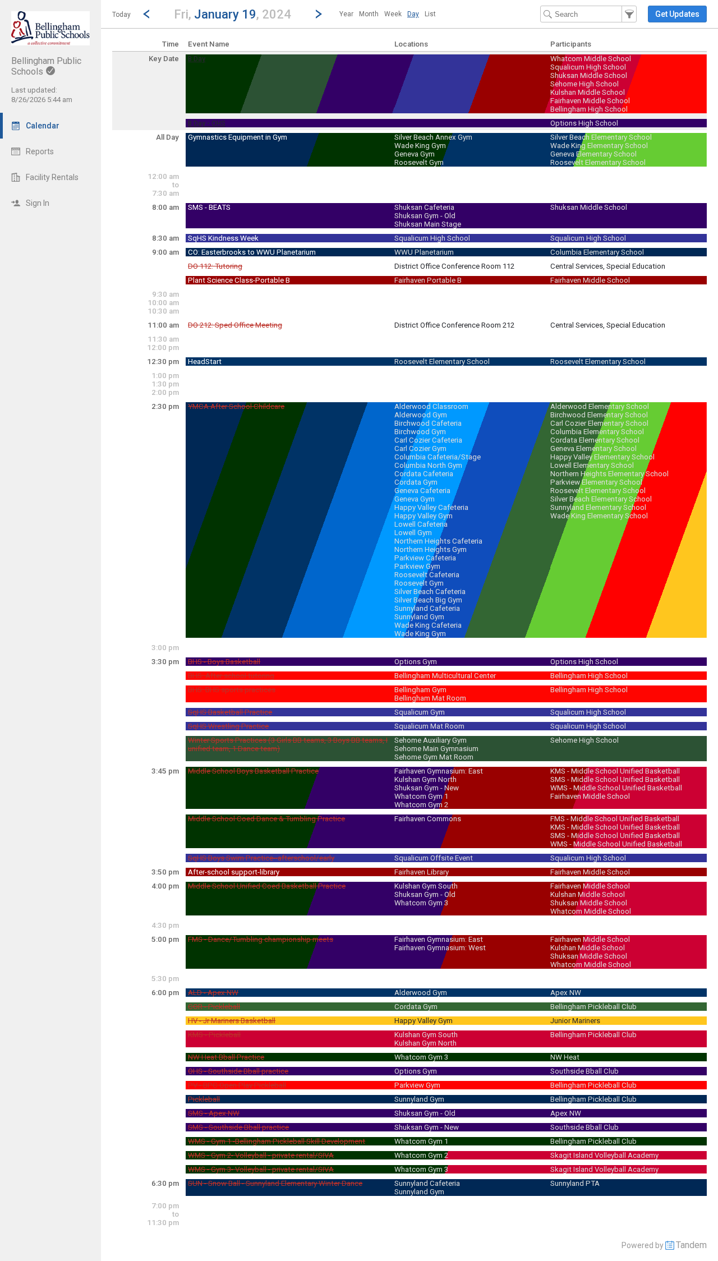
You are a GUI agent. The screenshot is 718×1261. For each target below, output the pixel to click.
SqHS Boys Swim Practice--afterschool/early (261, 858)
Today (121, 15)
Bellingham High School (589, 109)
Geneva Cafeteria (422, 490)
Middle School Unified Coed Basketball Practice (267, 886)
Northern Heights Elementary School (609, 474)
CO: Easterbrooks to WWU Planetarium (252, 252)
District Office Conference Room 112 (454, 266)
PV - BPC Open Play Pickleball (237, 1085)
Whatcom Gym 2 (421, 804)
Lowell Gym (413, 532)
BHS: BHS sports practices (231, 689)
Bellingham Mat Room (430, 698)
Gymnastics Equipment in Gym (237, 137)
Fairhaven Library (421, 872)
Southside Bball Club (584, 1071)
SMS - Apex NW (214, 1113)
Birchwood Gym (420, 431)
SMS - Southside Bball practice (238, 1127)
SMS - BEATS (209, 207)
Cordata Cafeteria (423, 474)
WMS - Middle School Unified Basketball (616, 788)
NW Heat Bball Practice (226, 1057)
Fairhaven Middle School (590, 100)
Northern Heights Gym (430, 549)
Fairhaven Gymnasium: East (438, 771)
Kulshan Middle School (587, 92)
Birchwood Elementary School (599, 415)
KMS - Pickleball (214, 1034)
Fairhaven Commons (427, 818)
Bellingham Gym (420, 689)
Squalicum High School (588, 67)
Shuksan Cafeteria (424, 207)
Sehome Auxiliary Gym (430, 740)
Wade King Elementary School (599, 145)
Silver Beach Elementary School (601, 137)
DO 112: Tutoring (215, 266)
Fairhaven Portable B (428, 280)
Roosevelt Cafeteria (426, 574)
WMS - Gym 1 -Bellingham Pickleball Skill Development (276, 1141)
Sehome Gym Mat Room (433, 757)
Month (369, 14)
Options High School (584, 123)
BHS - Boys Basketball (224, 661)
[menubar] (387, 14)
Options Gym (415, 661)
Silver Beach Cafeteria (430, 591)
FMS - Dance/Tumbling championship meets (260, 939)
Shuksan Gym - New (426, 788)
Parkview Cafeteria (425, 558)
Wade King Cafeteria (428, 625)
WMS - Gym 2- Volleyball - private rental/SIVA (261, 1155)
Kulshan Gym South (426, 886)
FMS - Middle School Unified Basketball (614, 818)
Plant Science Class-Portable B (239, 280)
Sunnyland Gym (419, 617)
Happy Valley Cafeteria (431, 507)
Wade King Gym (420, 145)
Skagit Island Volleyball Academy (604, 1155)
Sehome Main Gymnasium (436, 748)
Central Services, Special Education (607, 266)
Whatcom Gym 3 (421, 903)
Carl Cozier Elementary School (599, 423)
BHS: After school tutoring (231, 675)
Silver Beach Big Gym (428, 600)
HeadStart (205, 361)
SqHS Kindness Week (223, 238)
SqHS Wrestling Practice (228, 726)
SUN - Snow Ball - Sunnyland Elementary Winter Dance (275, 1183)
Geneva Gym (414, 154)
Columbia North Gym (428, 465)
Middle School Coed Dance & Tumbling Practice (266, 818)
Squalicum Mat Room (429, 726)
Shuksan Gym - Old (424, 215)
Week (393, 14)
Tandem (691, 1245)
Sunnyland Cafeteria (427, 608)
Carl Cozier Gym (420, 448)
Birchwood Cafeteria (428, 423)
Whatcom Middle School (590, 58)
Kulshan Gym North (425, 779)
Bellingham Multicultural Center (445, 675)
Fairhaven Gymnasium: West (440, 948)
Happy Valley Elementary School (602, 457)
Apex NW (565, 992)
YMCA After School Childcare (236, 406)
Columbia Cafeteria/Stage (437, 457)
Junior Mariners (575, 1020)
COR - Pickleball (214, 1006)
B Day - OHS (206, 123)
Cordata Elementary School (594, 440)
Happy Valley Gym (423, 516)
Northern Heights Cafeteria (438, 541)
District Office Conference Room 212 (454, 325)
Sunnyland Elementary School (598, 507)
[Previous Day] (146, 14)
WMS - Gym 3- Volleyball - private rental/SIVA (261, 1169)
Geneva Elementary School (593, 154)
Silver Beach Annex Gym (433, 137)
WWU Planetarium (424, 252)
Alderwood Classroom (431, 406)
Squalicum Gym (419, 712)
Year (346, 14)
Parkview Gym (417, 566)
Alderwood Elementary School (599, 406)
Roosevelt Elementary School (598, 162)
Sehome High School (584, 84)
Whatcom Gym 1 (421, 796)
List (430, 14)
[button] (232, 14)
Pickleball (204, 1099)
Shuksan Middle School (588, 75)
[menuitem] (346, 14)
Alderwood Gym (420, 415)
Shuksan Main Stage (427, 224)
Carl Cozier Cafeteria (428, 440)
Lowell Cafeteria (421, 524)
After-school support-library (233, 872)
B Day (196, 59)
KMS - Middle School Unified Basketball (615, 771)
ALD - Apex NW (213, 992)
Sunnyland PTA (575, 1183)
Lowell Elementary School (592, 465)
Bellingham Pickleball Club (593, 1006)
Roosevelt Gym (419, 162)
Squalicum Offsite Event (433, 858)
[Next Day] (318, 14)
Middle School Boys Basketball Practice (253, 771)
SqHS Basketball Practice (230, 712)
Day (413, 14)
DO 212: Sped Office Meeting (235, 325)
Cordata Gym (416, 482)
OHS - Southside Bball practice (238, 1071)
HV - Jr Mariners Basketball (231, 1020)
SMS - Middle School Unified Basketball (615, 779)
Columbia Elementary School (597, 252)
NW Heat (564, 1057)
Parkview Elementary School (596, 482)
